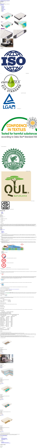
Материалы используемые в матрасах (5, 442)
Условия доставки (2, 4)
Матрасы (2, 212)
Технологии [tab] (2, 231)
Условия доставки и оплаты (4, 438)
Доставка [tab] (2, 232)
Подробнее (1, 367)
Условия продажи (3, 439)
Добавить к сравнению (2, 229)
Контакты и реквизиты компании (3, 435)
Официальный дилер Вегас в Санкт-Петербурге (5, 0)
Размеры (1, 227)
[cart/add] (0, 353)
